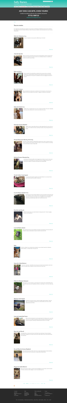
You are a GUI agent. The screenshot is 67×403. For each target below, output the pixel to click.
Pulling (35, 392)
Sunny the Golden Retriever (20, 263)
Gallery (44, 6)
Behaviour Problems (36, 6)
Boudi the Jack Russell (19, 210)
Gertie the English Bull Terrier (20, 316)
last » (44, 383)
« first (24, 383)
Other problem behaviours (38, 395)
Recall (35, 393)
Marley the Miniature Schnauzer (21, 281)
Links (47, 399)
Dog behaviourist (26, 393)
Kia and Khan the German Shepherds (22, 349)
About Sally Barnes (21, 399)
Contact (48, 6)
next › (42, 383)
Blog (41, 6)
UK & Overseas (16, 395)
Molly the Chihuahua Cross (20, 36)
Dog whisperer (26, 392)
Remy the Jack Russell (19, 331)
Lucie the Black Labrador (19, 228)
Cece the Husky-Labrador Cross (21, 192)
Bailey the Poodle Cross (19, 107)
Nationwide (15, 392)
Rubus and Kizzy (18, 71)
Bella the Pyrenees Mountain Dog (21, 157)
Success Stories (23, 6)
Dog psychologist (26, 394)
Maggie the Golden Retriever (20, 367)
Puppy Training (29, 6)
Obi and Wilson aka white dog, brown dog (23, 139)
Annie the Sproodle (18, 54)
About (19, 6)
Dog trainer (25, 395)
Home (15, 6)
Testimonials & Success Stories (28, 399)
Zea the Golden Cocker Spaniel (21, 175)
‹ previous (27, 383)
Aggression (36, 394)
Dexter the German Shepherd (20, 124)
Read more (51, 49)
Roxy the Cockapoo (18, 89)
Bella (15, 245)
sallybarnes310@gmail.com (33, 17)
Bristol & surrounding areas (17, 393)
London (15, 394)
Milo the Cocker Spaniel (19, 298)
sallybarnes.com (48, 395)
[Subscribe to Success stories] (14, 386)
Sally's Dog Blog (41, 399)
